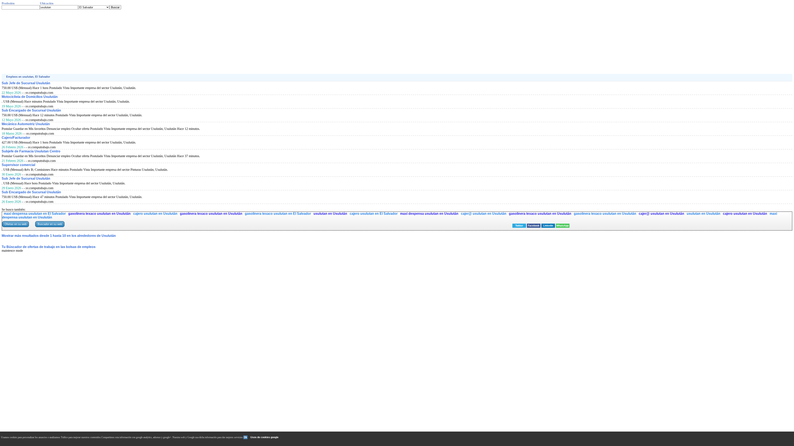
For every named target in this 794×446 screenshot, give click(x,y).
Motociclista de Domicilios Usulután (30, 96)
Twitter (519, 225)
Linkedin (548, 225)
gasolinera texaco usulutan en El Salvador (278, 213)
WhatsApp (562, 225)
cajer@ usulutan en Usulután (483, 213)
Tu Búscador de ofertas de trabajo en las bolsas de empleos (49, 247)
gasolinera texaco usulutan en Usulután (99, 213)
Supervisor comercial (18, 165)
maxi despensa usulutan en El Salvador (35, 213)
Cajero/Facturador (16, 137)
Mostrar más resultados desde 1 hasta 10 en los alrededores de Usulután (59, 235)
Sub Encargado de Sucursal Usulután (31, 110)
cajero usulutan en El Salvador (374, 213)
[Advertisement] (126, 42)
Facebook (533, 225)
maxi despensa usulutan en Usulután (429, 213)
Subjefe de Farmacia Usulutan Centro (31, 151)
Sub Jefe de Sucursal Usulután (26, 83)
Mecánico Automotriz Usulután (26, 124)
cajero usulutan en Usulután (155, 213)
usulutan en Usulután (330, 213)
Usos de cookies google (264, 437)
